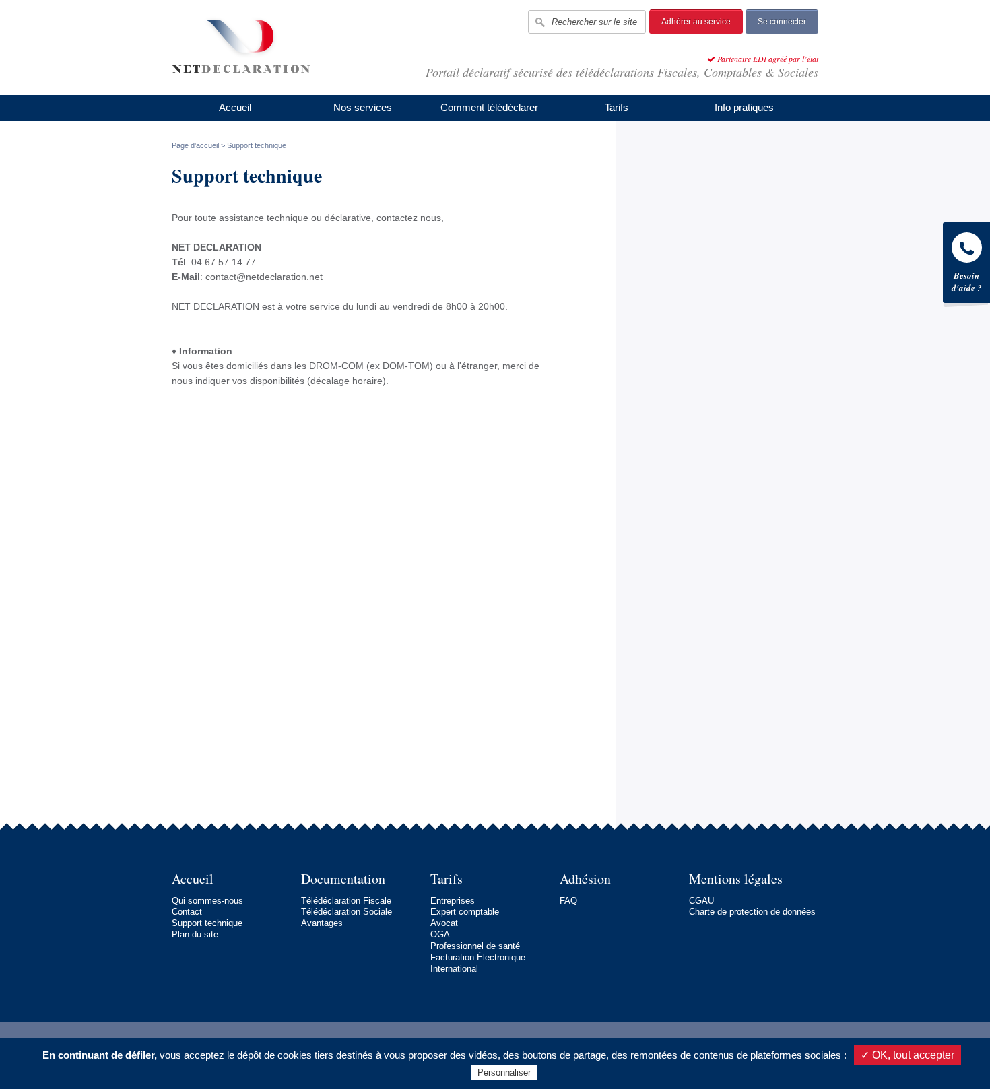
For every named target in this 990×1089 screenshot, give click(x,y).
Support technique (207, 923)
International (454, 969)
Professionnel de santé (475, 946)
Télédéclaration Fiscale (346, 901)
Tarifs (616, 107)
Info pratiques (744, 107)
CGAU (701, 901)
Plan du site (195, 934)
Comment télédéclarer (489, 107)
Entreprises (452, 901)
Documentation (343, 878)
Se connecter (782, 21)
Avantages (322, 923)
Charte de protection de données (752, 911)
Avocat (444, 923)
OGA (440, 934)
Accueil (235, 107)
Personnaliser (504, 1072)
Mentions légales (736, 878)
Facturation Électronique (477, 957)
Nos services (362, 107)
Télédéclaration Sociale (346, 911)
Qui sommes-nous (207, 901)
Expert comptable (464, 911)
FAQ (568, 901)
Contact (187, 911)
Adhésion (585, 878)
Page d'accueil (195, 145)
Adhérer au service (696, 21)
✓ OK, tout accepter (907, 1055)
